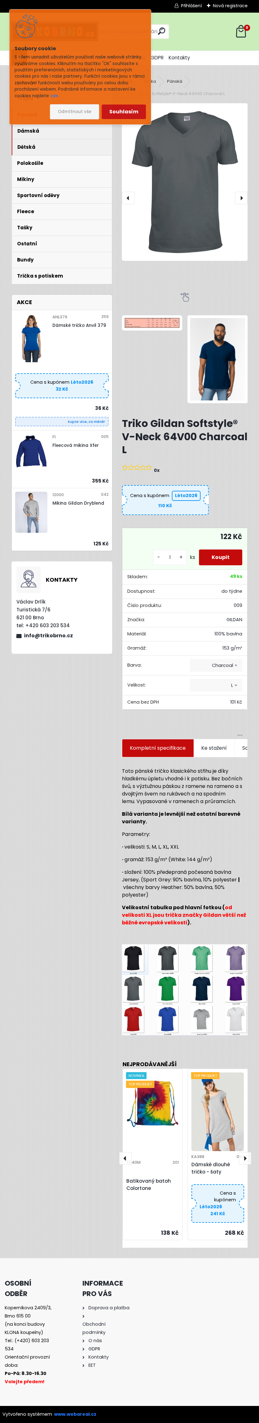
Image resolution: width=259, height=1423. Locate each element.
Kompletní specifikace (158, 748)
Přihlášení (191, 6)
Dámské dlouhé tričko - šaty (210, 1168)
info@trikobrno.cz (48, 635)
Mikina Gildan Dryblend (78, 503)
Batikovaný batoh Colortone (148, 1185)
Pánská (174, 81)
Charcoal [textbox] (222, 665)
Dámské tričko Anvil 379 (79, 325)
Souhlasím (123, 111)
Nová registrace (230, 6)
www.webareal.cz (75, 1414)
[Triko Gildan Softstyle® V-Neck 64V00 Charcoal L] (185, 182)
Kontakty (179, 57)
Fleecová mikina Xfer (75, 445)
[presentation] (128, 198)
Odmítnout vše (74, 112)
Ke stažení (214, 748)
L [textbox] (232, 685)
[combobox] (216, 665)
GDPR (157, 57)
